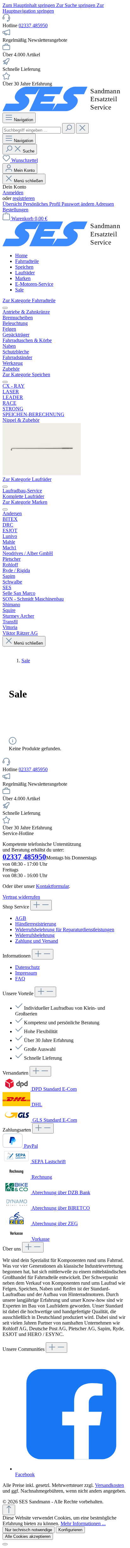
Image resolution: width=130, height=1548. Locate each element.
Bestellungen (15, 209)
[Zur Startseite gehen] (65, 109)
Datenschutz (27, 967)
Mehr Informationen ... (83, 1523)
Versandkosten (109, 1485)
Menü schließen (28, 180)
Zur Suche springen (76, 5)
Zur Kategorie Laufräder (27, 479)
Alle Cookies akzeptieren (27, 1536)
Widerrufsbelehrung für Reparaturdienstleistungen (64, 929)
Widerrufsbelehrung (35, 935)
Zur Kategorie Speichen (26, 374)
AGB (20, 918)
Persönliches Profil (42, 204)
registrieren (24, 198)
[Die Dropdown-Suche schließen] (82, 128)
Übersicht (13, 204)
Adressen (104, 204)
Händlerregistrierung (35, 924)
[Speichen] (42, 473)
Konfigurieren (70, 1529)
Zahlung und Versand (36, 941)
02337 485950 (33, 25)
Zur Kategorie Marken (25, 502)
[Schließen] (5, 1544)
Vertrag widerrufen (21, 897)
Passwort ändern (78, 204)
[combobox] (32, 130)
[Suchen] (68, 128)
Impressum (26, 973)
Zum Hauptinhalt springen (29, 5)
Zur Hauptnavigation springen (53, 8)
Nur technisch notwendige (28, 1529)
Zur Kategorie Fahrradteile (29, 300)
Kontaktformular (52, 886)
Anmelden (13, 192)
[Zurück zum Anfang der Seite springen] (9, 1510)
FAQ (20, 978)
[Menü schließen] (5, 308)
